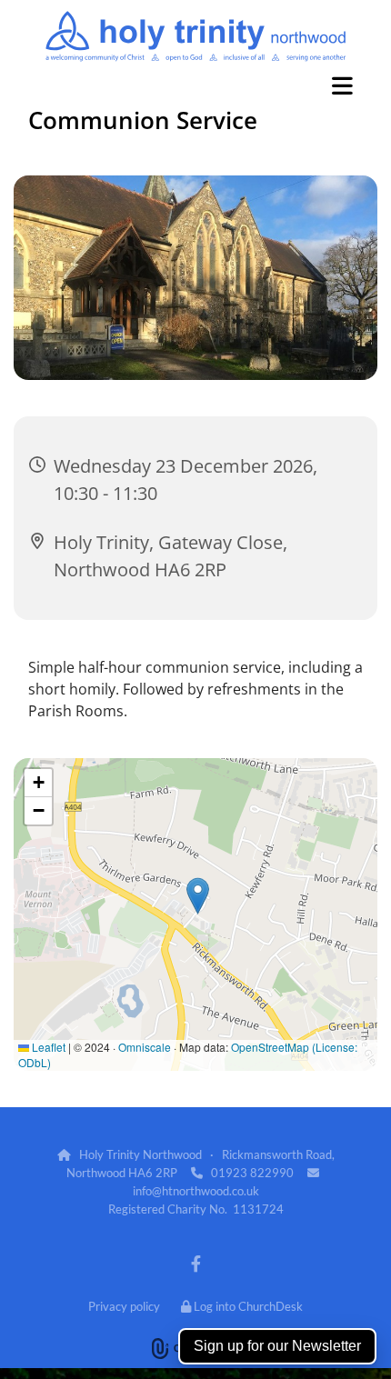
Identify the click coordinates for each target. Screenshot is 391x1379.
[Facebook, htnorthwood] (196, 1263)
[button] (195, 85)
